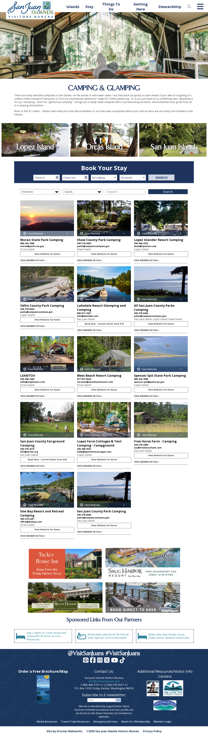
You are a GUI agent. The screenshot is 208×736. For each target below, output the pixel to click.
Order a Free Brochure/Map (43, 671)
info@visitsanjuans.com (104, 681)
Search (161, 177)
